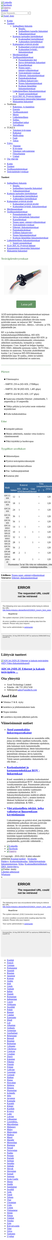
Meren (16, 114)
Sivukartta (32, 859)
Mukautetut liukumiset (23, 101)
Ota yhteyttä (12, 159)
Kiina (21, 864)
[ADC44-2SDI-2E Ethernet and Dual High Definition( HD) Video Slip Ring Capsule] (26, 663)
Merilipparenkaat (20, 54)
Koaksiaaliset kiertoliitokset (30, 39)
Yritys (10, 143)
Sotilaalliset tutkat (21, 122)
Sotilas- (16, 120)
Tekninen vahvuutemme (24, 151)
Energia (16, 109)
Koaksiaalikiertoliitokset (36, 864)
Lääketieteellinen (20, 117)
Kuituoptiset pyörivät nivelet (26, 44)
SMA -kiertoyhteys (9, 866)
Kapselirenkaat (25, 65)
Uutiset (16, 156)
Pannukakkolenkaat (27, 78)
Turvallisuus (18, 125)
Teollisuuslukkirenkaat (23, 57)
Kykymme (17, 148)
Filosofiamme (19, 153)
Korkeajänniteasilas (19, 861)
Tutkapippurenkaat (27, 34)
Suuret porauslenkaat (28, 94)
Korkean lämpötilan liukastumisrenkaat (27, 87)
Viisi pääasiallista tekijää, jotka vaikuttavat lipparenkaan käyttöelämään (25, 811)
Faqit (15, 138)
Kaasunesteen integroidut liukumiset (29, 99)
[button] (26, 304)
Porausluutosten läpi (27, 60)
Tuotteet (10, 23)
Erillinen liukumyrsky (28, 80)
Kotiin (10, 21)
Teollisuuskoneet (20, 112)
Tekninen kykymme (22, 130)
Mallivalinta (18, 135)
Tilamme (17, 146)
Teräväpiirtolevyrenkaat (29, 73)
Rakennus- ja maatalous (23, 107)
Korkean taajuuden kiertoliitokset (28, 36)
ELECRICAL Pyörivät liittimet (27, 96)
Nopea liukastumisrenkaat (30, 83)
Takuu (15, 140)
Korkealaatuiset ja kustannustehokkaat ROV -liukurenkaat (23, 770)
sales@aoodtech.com (27, 690)
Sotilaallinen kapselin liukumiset (33, 31)
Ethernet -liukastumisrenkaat (31, 75)
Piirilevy (5, 861)
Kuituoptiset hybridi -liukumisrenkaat (28, 50)
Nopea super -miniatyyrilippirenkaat (28, 69)
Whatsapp (5, 874)
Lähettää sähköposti (10, 872)
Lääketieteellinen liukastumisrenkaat (29, 91)
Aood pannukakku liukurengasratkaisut (19, 731)
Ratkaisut (17, 133)
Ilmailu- (22, 28)
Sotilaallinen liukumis (22, 26)
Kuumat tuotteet (18, 859)
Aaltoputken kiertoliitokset (30, 41)
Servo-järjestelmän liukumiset (31, 62)
